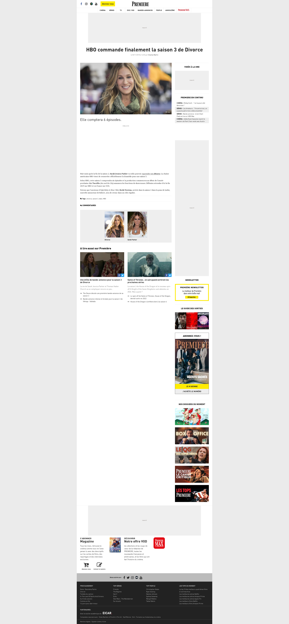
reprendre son (151, 173)
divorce (89, 199)
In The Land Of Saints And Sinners (92, 596)
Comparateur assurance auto (89, 617)
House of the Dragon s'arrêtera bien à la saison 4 (148, 302)
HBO (104, 199)
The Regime (117, 592)
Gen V (115, 594)
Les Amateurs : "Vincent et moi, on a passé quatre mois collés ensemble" (192, 109)
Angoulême (170, 10)
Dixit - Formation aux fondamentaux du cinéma (146, 617)
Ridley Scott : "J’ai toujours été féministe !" (191, 104)
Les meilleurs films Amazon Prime (191, 603)
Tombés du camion (86, 594)
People (159, 10)
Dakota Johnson (151, 594)
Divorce (107, 240)
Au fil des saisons (86, 599)
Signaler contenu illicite (99, 621)
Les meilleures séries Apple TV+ (190, 599)
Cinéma (102, 10)
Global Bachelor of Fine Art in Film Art (110, 617)
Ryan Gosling (150, 592)
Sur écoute (117, 601)
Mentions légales (85, 621)
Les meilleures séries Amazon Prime (192, 596)
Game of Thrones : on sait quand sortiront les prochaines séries (148, 281)
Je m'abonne (192, 386)
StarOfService (127, 617)
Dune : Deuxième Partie (88, 589)
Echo (115, 596)
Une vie (82, 592)
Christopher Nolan (152, 589)
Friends (116, 589)
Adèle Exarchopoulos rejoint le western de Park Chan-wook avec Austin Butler (191, 120)
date (100, 199)
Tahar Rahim (150, 601)
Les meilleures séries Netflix (189, 594)
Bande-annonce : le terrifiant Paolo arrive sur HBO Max (190, 115)
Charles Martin (153, 55)
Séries (111, 10)
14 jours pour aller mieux (88, 603)
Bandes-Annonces (145, 10)
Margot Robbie (151, 599)
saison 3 (95, 199)
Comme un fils (85, 601)
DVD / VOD (130, 10)
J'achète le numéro (192, 391)
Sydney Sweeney (151, 596)
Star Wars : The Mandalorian (123, 599)
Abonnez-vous (108, 4)
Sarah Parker (132, 240)
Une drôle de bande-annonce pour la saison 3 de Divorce (101, 281)
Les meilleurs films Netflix (188, 601)
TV (121, 10)
